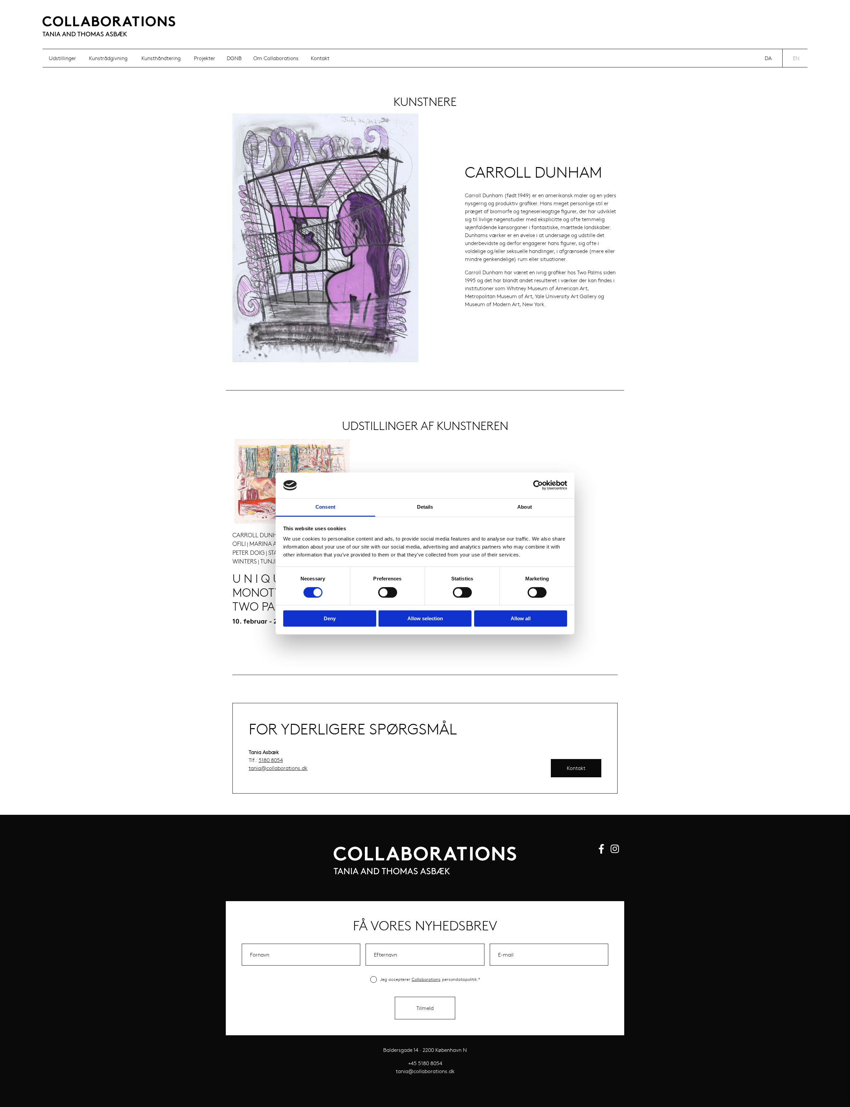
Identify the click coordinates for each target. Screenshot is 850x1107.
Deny (330, 618)
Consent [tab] (325, 507)
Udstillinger (62, 57)
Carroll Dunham (259, 535)
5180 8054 (271, 759)
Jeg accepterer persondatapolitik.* (430, 979)
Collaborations (426, 979)
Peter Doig (248, 552)
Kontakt (320, 57)
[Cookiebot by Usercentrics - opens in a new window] (538, 485)
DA (768, 57)
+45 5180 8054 (425, 1063)
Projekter (204, 57)
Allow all (521, 618)
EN (796, 57)
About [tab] (524, 507)
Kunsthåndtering (161, 57)
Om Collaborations (275, 57)
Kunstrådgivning (108, 57)
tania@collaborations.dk (278, 767)
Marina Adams (271, 544)
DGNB (234, 57)
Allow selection (425, 618)
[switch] (387, 592)
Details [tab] (425, 507)
